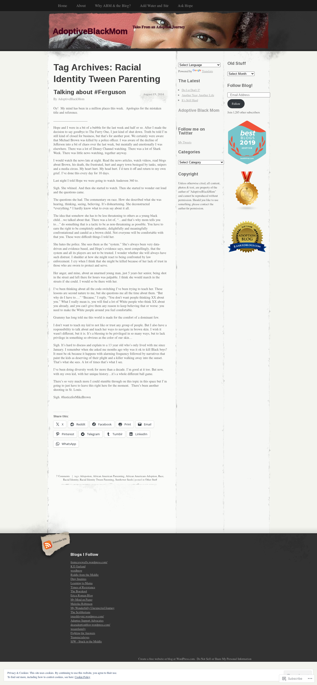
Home (62, 5)
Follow (236, 104)
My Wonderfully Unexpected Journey (92, 608)
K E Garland (78, 566)
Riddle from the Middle (85, 575)
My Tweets (184, 142)
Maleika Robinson (81, 604)
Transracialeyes (80, 637)
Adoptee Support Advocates (87, 620)
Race (160, 476)
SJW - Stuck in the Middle (86, 641)
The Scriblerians (80, 612)
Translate (207, 71)
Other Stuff (151, 479)
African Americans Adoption (141, 476)
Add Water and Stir (154, 5)
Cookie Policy (82, 677)
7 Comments (63, 476)
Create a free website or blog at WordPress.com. (166, 659)
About (81, 5)
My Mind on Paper (81, 599)
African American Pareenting (108, 476)
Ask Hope (185, 5)
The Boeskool (79, 591)
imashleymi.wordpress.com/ (87, 616)
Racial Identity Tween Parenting (97, 479)
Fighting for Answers (83, 633)
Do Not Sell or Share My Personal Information (224, 659)
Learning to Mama (82, 583)
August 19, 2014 (153, 94)
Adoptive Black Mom (199, 110)
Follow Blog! (239, 85)
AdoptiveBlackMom (71, 99)
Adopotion (86, 476)
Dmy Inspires (78, 579)
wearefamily (78, 629)
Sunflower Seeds (124, 479)
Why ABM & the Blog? (113, 5)
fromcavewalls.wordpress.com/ (89, 562)
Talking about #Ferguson (89, 92)
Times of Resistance (83, 587)
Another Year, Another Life (198, 95)
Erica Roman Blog (82, 595)
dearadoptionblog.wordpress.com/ (90, 624)
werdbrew (76, 570)
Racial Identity (70, 479)
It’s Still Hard (190, 100)
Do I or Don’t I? (191, 90)
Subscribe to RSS (54, 545)
